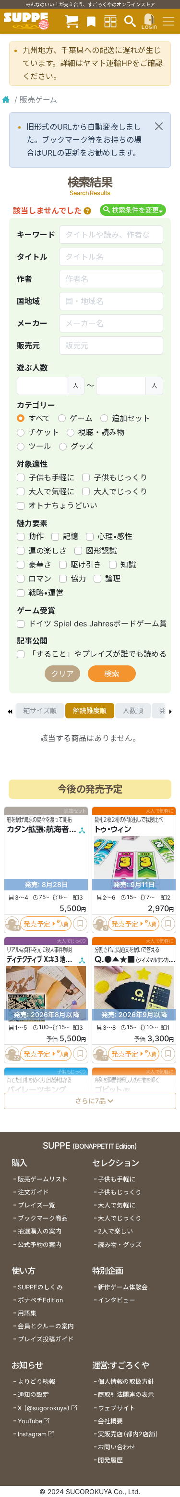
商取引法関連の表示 (126, 1394)
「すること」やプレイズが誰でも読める (97, 654)
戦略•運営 (45, 592)
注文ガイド (33, 1192)
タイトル (32, 257)
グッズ (82, 446)
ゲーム (81, 418)
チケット (43, 432)
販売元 (28, 345)
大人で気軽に (51, 491)
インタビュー (116, 1300)
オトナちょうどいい (62, 505)
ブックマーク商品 (43, 1218)
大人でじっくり (120, 491)
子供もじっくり (120, 477)
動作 (36, 536)
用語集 (27, 1313)
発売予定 (37, 924)
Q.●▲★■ (115, 960)
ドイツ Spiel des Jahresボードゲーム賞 (97, 623)
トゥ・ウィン (113, 830)
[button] (87, 210)
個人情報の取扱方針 (126, 1381)
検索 (112, 673)
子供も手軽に (51, 477)
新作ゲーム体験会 (123, 1287)
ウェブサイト (116, 1408)
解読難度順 (90, 710)
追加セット (131, 418)
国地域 (28, 301)
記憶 (70, 536)
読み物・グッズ (120, 1244)
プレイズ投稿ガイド (46, 1339)
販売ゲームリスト (43, 1179)
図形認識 (101, 551)
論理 (112, 578)
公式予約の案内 (39, 1244)
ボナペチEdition (40, 1300)
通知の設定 (33, 1394)
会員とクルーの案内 (46, 1326)
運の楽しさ (47, 551)
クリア (62, 673)
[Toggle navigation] (168, 21)
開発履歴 (110, 1460)
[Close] (158, 126)
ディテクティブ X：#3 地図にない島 (49, 960)
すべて (39, 418)
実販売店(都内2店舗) (128, 1434)
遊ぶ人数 (32, 367)
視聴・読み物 (101, 432)
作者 (24, 279)
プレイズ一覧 (36, 1205)
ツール (39, 446)
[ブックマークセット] (91, 20)
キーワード (36, 234)
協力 (78, 578)
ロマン (39, 578)
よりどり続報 (36, 1381)
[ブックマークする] (80, 923)
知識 (128, 565)
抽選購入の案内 (39, 1231)
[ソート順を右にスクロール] (170, 710)
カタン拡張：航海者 (38, 830)
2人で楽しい (115, 1231)
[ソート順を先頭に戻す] (9, 710)
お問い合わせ (116, 1447)
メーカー (32, 323)
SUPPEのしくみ (40, 1287)
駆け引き (86, 565)
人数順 (133, 710)
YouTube (30, 1421)
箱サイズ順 (40, 710)
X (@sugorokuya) (44, 1408)
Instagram (32, 1434)
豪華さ (39, 565)
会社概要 (110, 1421)
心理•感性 (114, 536)
